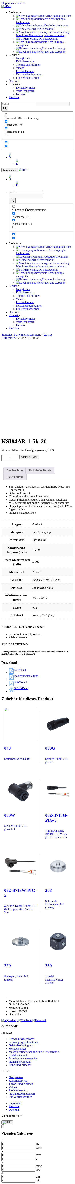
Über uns (14, 81)
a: (2, 1151)
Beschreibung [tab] (15, 470)
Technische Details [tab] (40, 470)
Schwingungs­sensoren (27, 334)
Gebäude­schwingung (21, 1045)
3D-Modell (20, 682)
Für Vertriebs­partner (27, 77)
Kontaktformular (25, 87)
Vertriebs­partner (25, 90)
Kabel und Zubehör (20, 1064)
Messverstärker (17, 1048)
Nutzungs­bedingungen (29, 74)
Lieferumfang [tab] (15, 476)
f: (2, 1140)
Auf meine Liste (29, 456)
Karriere (20, 94)
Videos (20, 67)
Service (13, 285)
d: (2, 1173)
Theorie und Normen (28, 64)
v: (2, 1162)
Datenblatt (20, 669)
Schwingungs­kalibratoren (23, 1042)
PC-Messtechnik (18, 1055)
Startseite (6, 334)
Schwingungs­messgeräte (23, 1058)
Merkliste (14, 97)
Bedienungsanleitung (26, 675)
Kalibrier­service (25, 61)
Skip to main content (13, 3)
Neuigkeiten (23, 58)
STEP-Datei (21, 688)
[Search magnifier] (4, 108)
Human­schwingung (20, 1061)
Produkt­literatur (25, 71)
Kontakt (14, 315)
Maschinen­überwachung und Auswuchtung (34, 1051)
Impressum (15, 1103)
